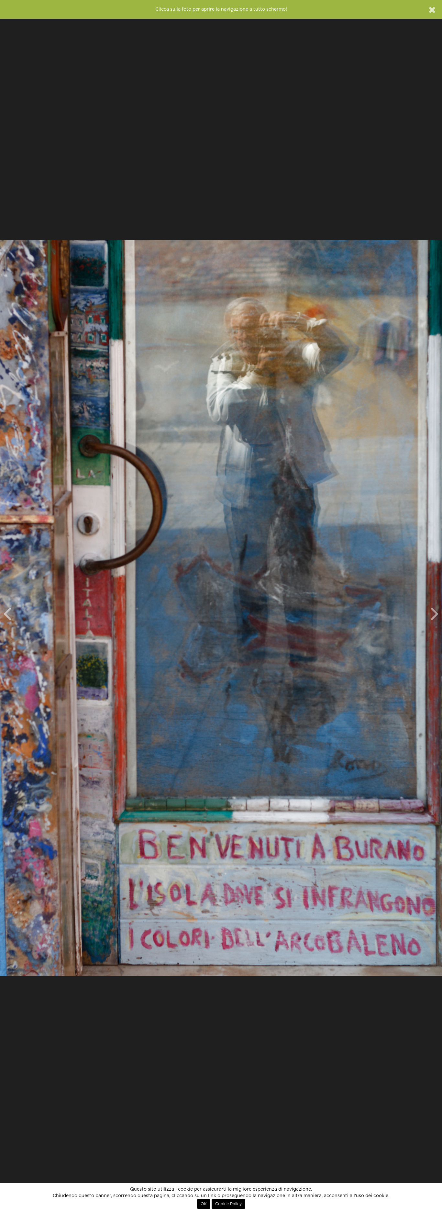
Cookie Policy (228, 1204)
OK (204, 1204)
